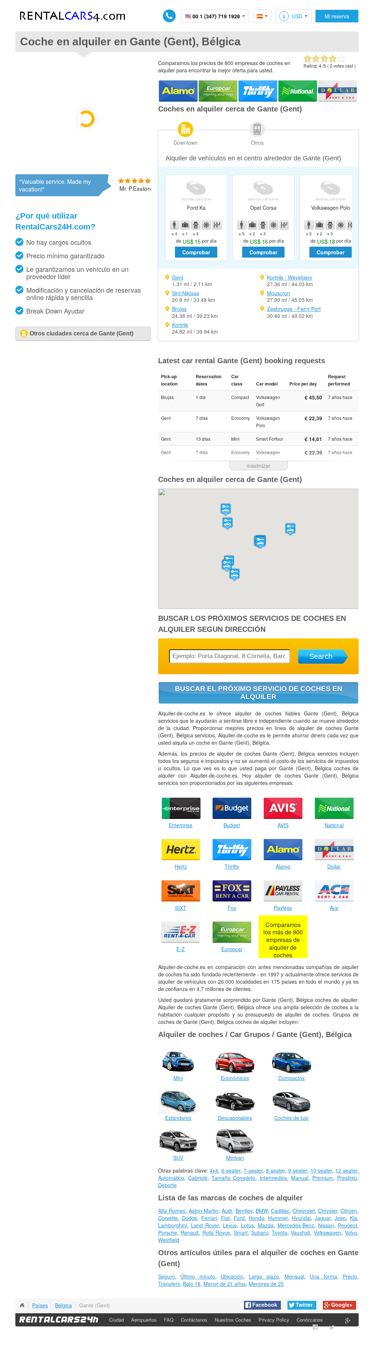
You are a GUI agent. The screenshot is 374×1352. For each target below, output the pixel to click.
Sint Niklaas (185, 293)
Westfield (168, 1239)
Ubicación (232, 1276)
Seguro (166, 1276)
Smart (241, 1232)
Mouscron (278, 293)
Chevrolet (304, 1210)
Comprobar (196, 252)
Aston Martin (203, 1210)
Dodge (189, 1218)
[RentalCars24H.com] (22, 1305)
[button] (260, 542)
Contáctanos (194, 1319)
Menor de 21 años (224, 1283)
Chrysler (327, 1210)
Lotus (247, 1225)
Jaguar (323, 1218)
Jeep (340, 1218)
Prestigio (347, 1177)
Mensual (294, 1276)
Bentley (244, 1210)
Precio (350, 1276)
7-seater (253, 1170)
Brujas (179, 308)
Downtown (185, 142)
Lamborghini (172, 1225)
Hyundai (301, 1218)
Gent (177, 277)
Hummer (278, 1218)
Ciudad (116, 1319)
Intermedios (273, 1177)
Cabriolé (197, 1177)
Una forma (323, 1276)
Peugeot (347, 1225)
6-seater (230, 1170)
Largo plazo (264, 1276)
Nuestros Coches (233, 1319)
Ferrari (209, 1218)
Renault (190, 1232)
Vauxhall (300, 1232)
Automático (171, 1177)
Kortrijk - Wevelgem (289, 277)
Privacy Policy (274, 1319)
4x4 (214, 1170)
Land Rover (205, 1225)
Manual (299, 1177)
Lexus (230, 1225)
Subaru (259, 1232)
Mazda (266, 1225)
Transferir (169, 1283)
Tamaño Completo (233, 1177)
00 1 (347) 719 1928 (216, 16)
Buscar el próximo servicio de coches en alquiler (258, 692)
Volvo (351, 1232)
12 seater (346, 1170)
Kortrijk (180, 324)
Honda (256, 1218)
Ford (239, 1218)
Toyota (279, 1232)
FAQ (168, 1319)
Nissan (326, 1225)
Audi (227, 1210)
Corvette (168, 1218)
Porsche (167, 1232)
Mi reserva (337, 16)
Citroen (348, 1210)
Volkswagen (327, 1232)
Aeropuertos (144, 1319)
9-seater (297, 1170)
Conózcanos (310, 1319)
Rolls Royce (216, 1232)
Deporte (167, 1185)
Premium (322, 1177)
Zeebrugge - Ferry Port (294, 308)
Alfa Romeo (172, 1210)
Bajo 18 (192, 1283)
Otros (257, 142)
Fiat (225, 1218)
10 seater (321, 1170)
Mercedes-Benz (296, 1225)
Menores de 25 (266, 1283)
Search (320, 656)
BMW (262, 1210)
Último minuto (197, 1276)
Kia (353, 1218)
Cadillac (280, 1210)
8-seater (275, 1170)
